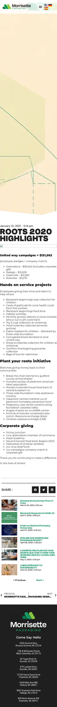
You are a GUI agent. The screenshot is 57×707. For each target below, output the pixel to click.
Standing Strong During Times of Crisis (36, 501)
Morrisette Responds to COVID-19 (37, 513)
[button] (40, 6)
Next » (40, 580)
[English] (46, 5)
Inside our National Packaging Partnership (35, 526)
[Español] (46, 8)
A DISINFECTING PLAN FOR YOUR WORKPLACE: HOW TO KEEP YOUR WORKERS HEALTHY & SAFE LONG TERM (37, 554)
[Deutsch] (50, 5)
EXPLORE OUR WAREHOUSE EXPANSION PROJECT (34, 539)
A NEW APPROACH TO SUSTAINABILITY (31, 566)
